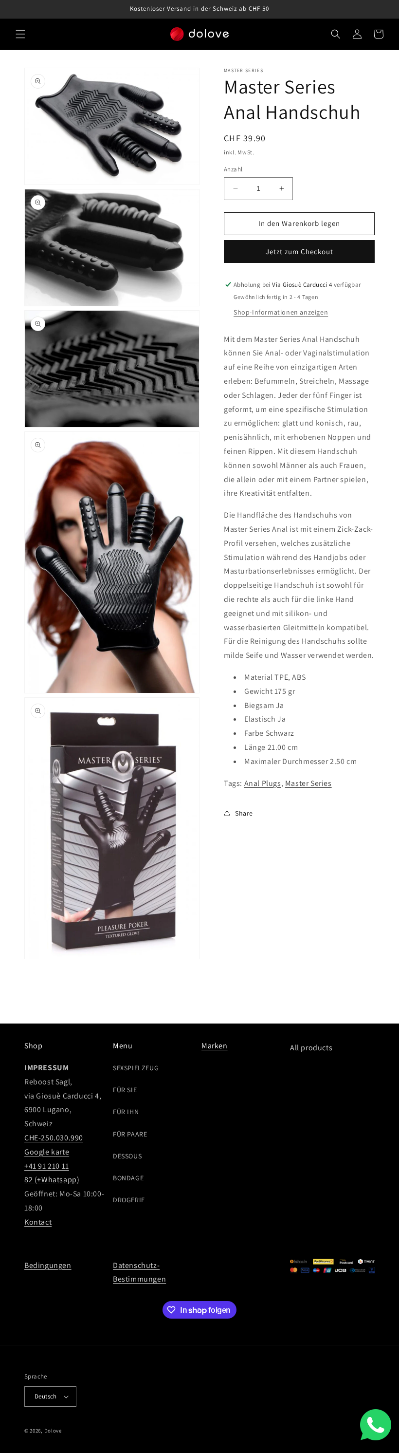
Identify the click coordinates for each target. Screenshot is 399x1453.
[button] (20, 34)
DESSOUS (127, 1156)
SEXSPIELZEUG (136, 1067)
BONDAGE (128, 1178)
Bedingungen (48, 1265)
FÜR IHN (126, 1111)
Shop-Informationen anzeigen (281, 312)
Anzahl (233, 169)
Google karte (46, 1152)
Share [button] (244, 813)
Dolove (53, 1430)
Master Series (308, 783)
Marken (214, 1046)
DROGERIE (129, 1199)
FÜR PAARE (130, 1134)
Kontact (38, 1222)
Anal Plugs (262, 783)
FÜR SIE (125, 1089)
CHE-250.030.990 (53, 1138)
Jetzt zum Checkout (299, 251)
